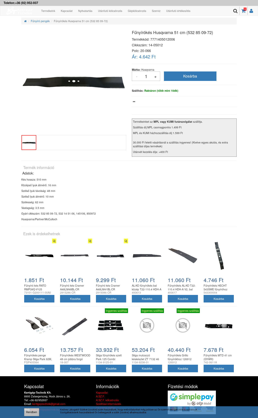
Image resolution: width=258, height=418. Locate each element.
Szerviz (156, 11)
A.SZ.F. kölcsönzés (107, 400)
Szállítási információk (108, 404)
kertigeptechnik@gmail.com (48, 404)
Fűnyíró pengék (40, 21)
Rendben (31, 412)
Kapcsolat (67, 11)
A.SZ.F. (100, 396)
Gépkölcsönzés (137, 11)
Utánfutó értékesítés (178, 11)
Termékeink (48, 11)
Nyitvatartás (85, 11)
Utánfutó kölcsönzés (110, 11)
